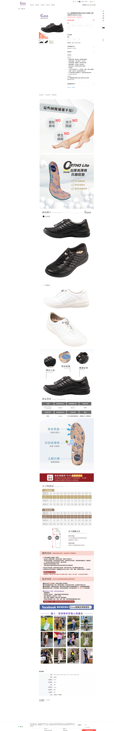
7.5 (87, 25)
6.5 (80, 25)
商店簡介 (45, 728)
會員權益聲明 (65, 730)
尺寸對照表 (69, 34)
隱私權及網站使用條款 (48, 730)
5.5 (72, 25)
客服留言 (64, 728)
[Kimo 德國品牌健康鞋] (23, 3)
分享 (70, 87)
